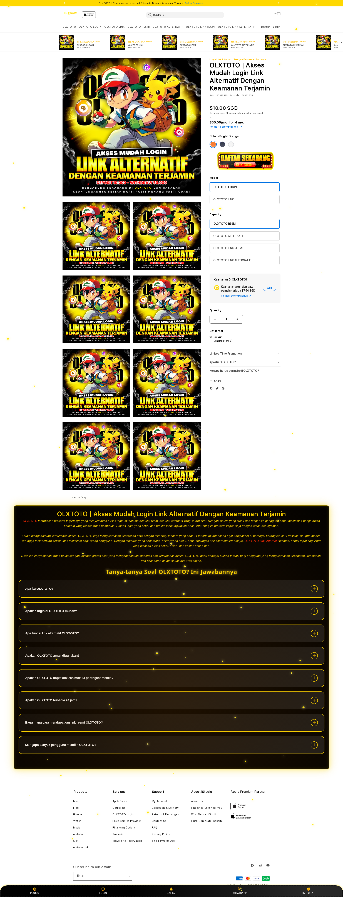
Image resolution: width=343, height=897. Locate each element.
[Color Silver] (231, 144)
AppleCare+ (120, 801)
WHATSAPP (240, 892)
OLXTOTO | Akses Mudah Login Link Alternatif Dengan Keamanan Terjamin (151, 3)
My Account (159, 801)
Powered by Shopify (259, 884)
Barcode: (235, 95)
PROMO (34, 892)
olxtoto (78, 834)
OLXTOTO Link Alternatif (262, 540)
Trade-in (118, 834)
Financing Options (124, 827)
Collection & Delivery (165, 807)
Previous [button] (64, 3)
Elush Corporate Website (207, 821)
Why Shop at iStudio (204, 814)
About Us (197, 801)
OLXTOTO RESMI (139, 26)
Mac (76, 801)
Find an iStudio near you (206, 807)
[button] (69, 26)
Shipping (231, 113)
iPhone (77, 814)
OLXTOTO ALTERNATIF (168, 26)
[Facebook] (212, 389)
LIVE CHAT (308, 892)
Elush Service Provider (127, 821)
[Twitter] (217, 389)
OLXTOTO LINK (114, 26)
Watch (77, 821)
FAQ (154, 827)
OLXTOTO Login (123, 814)
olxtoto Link (80, 847)
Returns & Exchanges (165, 814)
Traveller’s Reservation (127, 840)
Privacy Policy (161, 834)
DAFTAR (171, 892)
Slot (75, 840)
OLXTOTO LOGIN (90, 26)
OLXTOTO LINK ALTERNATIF (236, 26)
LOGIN (103, 892)
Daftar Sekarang (194, 3)
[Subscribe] (128, 876)
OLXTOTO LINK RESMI (200, 26)
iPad (76, 807)
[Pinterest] (224, 389)
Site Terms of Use (163, 840)
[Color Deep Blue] (222, 144)
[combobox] (185, 15)
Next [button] (278, 3)
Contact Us (159, 821)
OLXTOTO (69, 26)
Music (77, 827)
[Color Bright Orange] (213, 144)
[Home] (71, 13)
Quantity (215, 310)
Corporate (119, 807)
